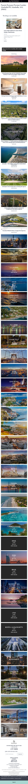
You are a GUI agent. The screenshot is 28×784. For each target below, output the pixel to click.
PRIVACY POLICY (14, 761)
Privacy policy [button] (18, 778)
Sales (14, 240)
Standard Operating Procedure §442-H (14, 772)
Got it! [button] (14, 782)
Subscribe (20, 754)
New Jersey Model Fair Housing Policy (14, 774)
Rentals (14, 242)
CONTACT (14, 759)
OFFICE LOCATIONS (14, 757)
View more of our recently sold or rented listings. (12, 49)
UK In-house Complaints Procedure (14, 773)
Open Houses (14, 243)
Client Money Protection (14, 775)
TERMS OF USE (14, 760)
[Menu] (1, 1)
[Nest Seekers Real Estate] (14, 1)
